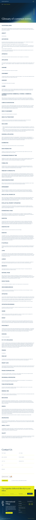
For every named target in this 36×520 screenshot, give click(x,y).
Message (3, 469)
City (2, 465)
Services (20, 501)
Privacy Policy (29, 518)
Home (2, 4)
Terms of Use (33, 518)
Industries (20, 503)
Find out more (9, 512)
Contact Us (20, 512)
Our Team (20, 505)
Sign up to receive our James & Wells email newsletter (20, 480)
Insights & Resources (22, 507)
